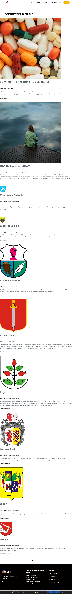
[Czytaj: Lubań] (11, 484)
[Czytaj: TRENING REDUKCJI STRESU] (30, 132)
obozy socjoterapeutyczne (32, 579)
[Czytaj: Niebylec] (6, 529)
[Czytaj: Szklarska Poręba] (13, 260)
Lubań (3, 503)
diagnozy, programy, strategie (33, 581)
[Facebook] (2, 581)
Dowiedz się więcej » (5, 98)
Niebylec (5, 539)
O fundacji (46, 2)
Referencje (2, 201)
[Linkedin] (7, 581)
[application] (33, 3)
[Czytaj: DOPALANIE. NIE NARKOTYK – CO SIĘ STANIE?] (30, 48)
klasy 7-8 (12, 172)
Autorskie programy (4, 172)
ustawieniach (42, 592)
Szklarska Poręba (10, 280)
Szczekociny (7, 335)
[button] (66, 2)
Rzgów (3, 392)
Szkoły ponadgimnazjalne (25, 172)
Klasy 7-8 (16, 172)
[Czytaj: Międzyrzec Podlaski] (3, 188)
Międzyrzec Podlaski (11, 195)
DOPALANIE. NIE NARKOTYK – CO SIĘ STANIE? (24, 82)
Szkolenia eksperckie (56, 2)
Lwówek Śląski (8, 449)
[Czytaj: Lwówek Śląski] (12, 429)
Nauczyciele (3, 88)
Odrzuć (57, 592)
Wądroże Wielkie (9, 225)
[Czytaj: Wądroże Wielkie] (2, 219)
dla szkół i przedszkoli (31, 575)
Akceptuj (50, 592)
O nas (32, 2)
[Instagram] (5, 581)
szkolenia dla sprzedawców (32, 583)
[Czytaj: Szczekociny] (13, 315)
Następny (65, 560)
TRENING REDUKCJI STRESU (15, 165)
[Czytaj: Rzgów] (14, 372)
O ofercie (38, 2)
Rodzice (8, 88)
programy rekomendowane (32, 577)
